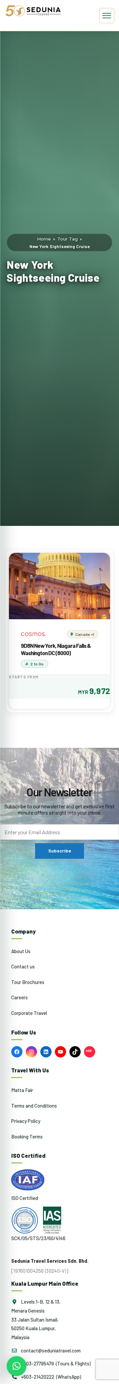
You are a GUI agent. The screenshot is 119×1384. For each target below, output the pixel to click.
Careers (19, 997)
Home (44, 239)
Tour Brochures (27, 982)
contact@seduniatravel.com (50, 1350)
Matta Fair (22, 1090)
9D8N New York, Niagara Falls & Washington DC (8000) (56, 649)
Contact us (23, 966)
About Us (20, 951)
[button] (16, 1366)
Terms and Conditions (34, 1106)
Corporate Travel (29, 1013)
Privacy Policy (25, 1121)
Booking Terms (27, 1136)
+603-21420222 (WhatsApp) (50, 1377)
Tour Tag (67, 239)
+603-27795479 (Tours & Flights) (55, 1363)
